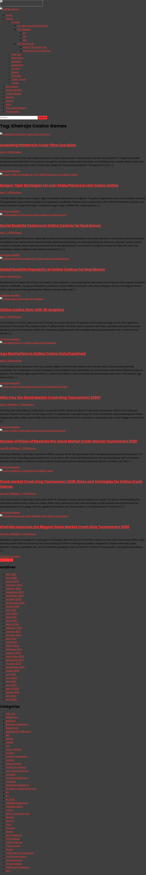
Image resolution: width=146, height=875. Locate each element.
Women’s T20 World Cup (36, 50)
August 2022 (12, 692)
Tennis (15, 83)
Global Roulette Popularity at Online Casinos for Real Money (52, 269)
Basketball (17, 65)
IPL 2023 (10, 799)
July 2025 (11, 610)
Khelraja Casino (14, 806)
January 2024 (13, 653)
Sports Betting (14, 90)
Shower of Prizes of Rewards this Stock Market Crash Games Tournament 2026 (68, 441)
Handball (11, 781)
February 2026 (14, 585)
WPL (8, 871)
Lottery (10, 100)
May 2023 (11, 681)
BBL (25, 40)
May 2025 (11, 617)
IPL (24, 33)
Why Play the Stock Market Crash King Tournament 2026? (50, 397)
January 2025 (13, 631)
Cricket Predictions (16, 756)
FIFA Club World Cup (17, 771)
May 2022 (11, 695)
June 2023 (11, 678)
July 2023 (11, 674)
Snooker (10, 828)
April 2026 (11, 578)
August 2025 (12, 606)
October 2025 (13, 599)
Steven (30, 404)
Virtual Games (14, 863)
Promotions (12, 111)
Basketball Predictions (18, 731)
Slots (8, 104)
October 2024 (14, 635)
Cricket (15, 22)
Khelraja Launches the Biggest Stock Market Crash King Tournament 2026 (64, 526)
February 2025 (14, 628)
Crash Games (13, 93)
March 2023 (12, 688)
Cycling (15, 68)
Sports (9, 18)
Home (9, 15)
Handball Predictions (17, 785)
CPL (25, 36)
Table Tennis (18, 79)
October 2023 (13, 663)
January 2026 (13, 588)
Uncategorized (14, 860)
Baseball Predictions (17, 724)
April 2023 (11, 685)
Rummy (10, 97)
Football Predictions (17, 778)
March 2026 (12, 581)
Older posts (6, 560)
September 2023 (15, 667)
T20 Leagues (24, 29)
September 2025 (15, 603)
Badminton (17, 58)
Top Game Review (16, 108)
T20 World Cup (25, 43)
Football (16, 75)
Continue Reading (10, 171)
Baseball (16, 61)
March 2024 (12, 645)
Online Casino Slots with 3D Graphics (32, 309)
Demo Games (13, 763)
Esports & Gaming (16, 767)
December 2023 (15, 656)
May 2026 (11, 574)
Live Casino (12, 86)
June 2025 (11, 613)
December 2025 (15, 592)
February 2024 (14, 649)
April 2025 (11, 620)
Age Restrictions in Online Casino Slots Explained (43, 353)
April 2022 (11, 699)
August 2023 (12, 670)
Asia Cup (16, 54)
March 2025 (12, 624)
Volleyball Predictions (18, 867)
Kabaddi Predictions (17, 803)
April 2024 (11, 642)
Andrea (17, 152)
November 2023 (15, 660)
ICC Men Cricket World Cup (32, 25)
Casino (9, 742)
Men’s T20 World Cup (34, 47)
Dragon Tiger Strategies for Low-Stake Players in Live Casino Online (59, 185)
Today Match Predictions (20, 853)
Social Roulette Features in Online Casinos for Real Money (50, 225)
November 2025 (15, 595)
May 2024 (11, 638)
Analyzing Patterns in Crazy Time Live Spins (38, 145)
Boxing (15, 72)
